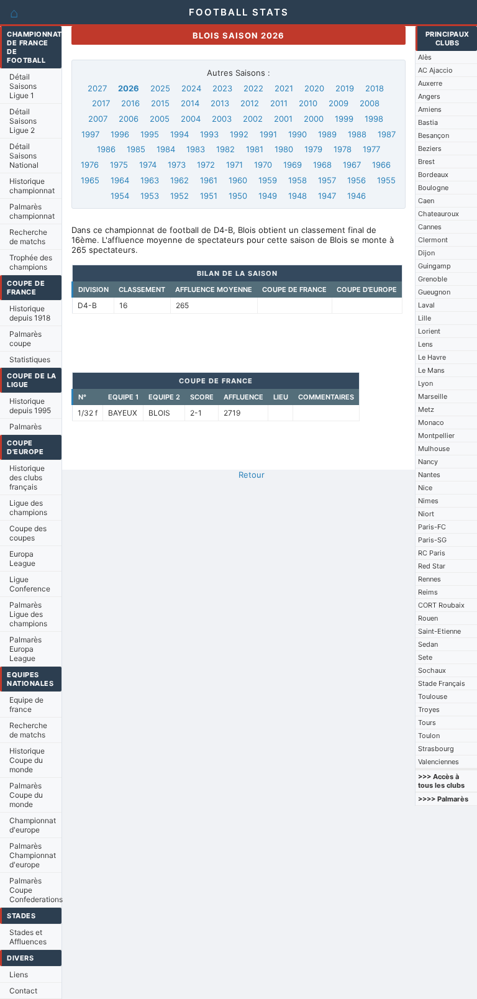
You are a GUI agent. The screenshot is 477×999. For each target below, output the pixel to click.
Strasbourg (436, 748)
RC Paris (431, 553)
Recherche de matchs (28, 236)
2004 (191, 119)
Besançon (433, 135)
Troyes (429, 709)
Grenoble (432, 279)
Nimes (428, 500)
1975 (119, 165)
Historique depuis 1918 (29, 313)
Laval (426, 305)
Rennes (429, 579)
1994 (179, 134)
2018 (374, 88)
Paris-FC (432, 526)
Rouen (428, 618)
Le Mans (431, 370)
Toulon (429, 735)
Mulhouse (434, 448)
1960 (238, 180)
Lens (425, 344)
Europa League (22, 558)
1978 (343, 149)
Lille (424, 318)
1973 (177, 165)
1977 (371, 149)
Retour (251, 475)
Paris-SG (432, 540)
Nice (425, 487)
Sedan (428, 644)
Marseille (432, 396)
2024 (191, 88)
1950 (238, 196)
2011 (279, 103)
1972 (206, 165)
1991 (268, 134)
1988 (357, 134)
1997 (90, 134)
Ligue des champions (28, 507)
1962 (179, 180)
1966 (381, 165)
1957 (327, 180)
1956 (356, 180)
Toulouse (432, 696)
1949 (267, 196)
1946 (356, 196)
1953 (149, 196)
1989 (327, 134)
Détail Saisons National (24, 156)
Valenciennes (438, 761)
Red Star (431, 566)
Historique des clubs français (27, 477)
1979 (313, 149)
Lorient (429, 331)
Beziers (430, 148)
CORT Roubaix (441, 605)
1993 (209, 134)
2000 (314, 119)
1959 (267, 180)
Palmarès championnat (32, 211)
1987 (387, 134)
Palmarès (25, 426)
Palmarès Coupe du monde (26, 795)
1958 (297, 180)
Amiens (430, 109)
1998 (374, 119)
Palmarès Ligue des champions (28, 614)
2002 (253, 119)
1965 (90, 180)
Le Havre (432, 357)
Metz (426, 409)
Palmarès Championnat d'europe (32, 855)
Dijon (426, 253)
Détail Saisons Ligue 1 (23, 86)
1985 (136, 149)
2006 (129, 119)
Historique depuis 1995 (30, 405)
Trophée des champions (30, 262)
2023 (222, 88)
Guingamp (434, 266)
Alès (425, 57)
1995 (149, 134)
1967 (352, 165)
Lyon (425, 383)
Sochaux (432, 670)
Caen (426, 200)
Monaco (431, 422)
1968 (322, 165)
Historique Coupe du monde (27, 760)
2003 (222, 119)
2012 (249, 103)
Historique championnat (32, 185)
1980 (284, 149)
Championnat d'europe (32, 825)
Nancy (428, 461)
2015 (160, 103)
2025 (160, 88)
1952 (179, 196)
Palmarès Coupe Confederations (35, 890)
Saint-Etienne (439, 631)
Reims (428, 592)
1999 (344, 119)
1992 (239, 134)
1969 (292, 165)
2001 (283, 119)
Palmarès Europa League (25, 649)
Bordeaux (433, 174)
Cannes (430, 226)
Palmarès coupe (25, 338)
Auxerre (430, 83)
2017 (101, 103)
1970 (263, 165)
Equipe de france (26, 704)
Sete (425, 657)
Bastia (428, 122)
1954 (120, 196)
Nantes (429, 474)
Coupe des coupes (28, 533)
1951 (208, 196)
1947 (327, 196)
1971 (234, 165)
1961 (208, 180)
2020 (314, 88)
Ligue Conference (29, 584)
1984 (166, 149)
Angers (429, 96)
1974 (148, 165)
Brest (426, 161)
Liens (18, 974)
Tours (427, 722)
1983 (195, 149)
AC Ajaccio (435, 70)
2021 (284, 88)
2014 (190, 103)
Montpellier (436, 435)
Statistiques (29, 359)
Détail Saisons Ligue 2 (23, 121)
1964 (120, 180)
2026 (128, 88)
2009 (338, 103)
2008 (369, 103)
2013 (220, 103)
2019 (344, 88)
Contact (23, 990)
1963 (149, 180)
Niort (426, 513)
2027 (97, 88)
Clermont (433, 239)
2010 (308, 103)
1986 (106, 149)
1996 (120, 134)
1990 (297, 134)
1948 (297, 196)
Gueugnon (434, 292)
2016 (130, 103)
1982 (225, 149)
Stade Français (441, 683)
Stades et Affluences (28, 937)
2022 (253, 88)
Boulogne (433, 187)
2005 (160, 119)
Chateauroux (438, 213)
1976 (90, 165)
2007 (97, 119)
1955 (386, 180)
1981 (254, 149)
